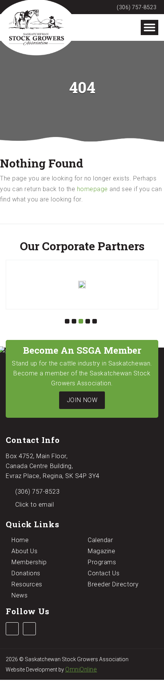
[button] (67, 321)
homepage (92, 189)
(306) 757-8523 (136, 7)
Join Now (82, 400)
